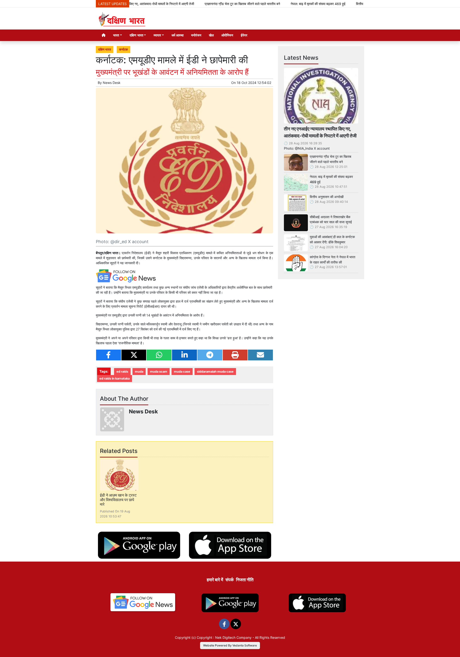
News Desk (112, 83)
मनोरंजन (196, 35)
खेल (211, 35)
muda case (182, 371)
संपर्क (229, 579)
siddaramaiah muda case (215, 371)
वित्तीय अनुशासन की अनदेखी (353, 4)
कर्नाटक (123, 49)
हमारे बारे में (215, 579)
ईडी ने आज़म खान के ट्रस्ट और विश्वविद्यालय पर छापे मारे (118, 500)
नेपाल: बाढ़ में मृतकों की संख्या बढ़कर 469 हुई (298, 4)
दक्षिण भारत (104, 49)
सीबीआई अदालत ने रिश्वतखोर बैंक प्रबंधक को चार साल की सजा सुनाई (331, 219)
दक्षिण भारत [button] (136, 35)
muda (139, 371)
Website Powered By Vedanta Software (230, 645)
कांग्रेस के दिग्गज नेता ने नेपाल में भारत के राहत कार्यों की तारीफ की (332, 259)
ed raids (122, 371)
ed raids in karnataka (114, 378)
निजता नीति (244, 579)
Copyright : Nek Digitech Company (224, 637)
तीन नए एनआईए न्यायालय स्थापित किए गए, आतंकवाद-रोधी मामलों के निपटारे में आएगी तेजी (320, 132)
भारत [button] (116, 35)
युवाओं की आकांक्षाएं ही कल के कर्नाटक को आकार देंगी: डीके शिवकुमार (332, 239)
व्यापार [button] (157, 35)
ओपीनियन (227, 35)
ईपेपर (244, 35)
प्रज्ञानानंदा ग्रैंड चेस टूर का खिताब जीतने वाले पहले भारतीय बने (222, 4)
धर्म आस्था (178, 35)
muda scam (158, 371)
